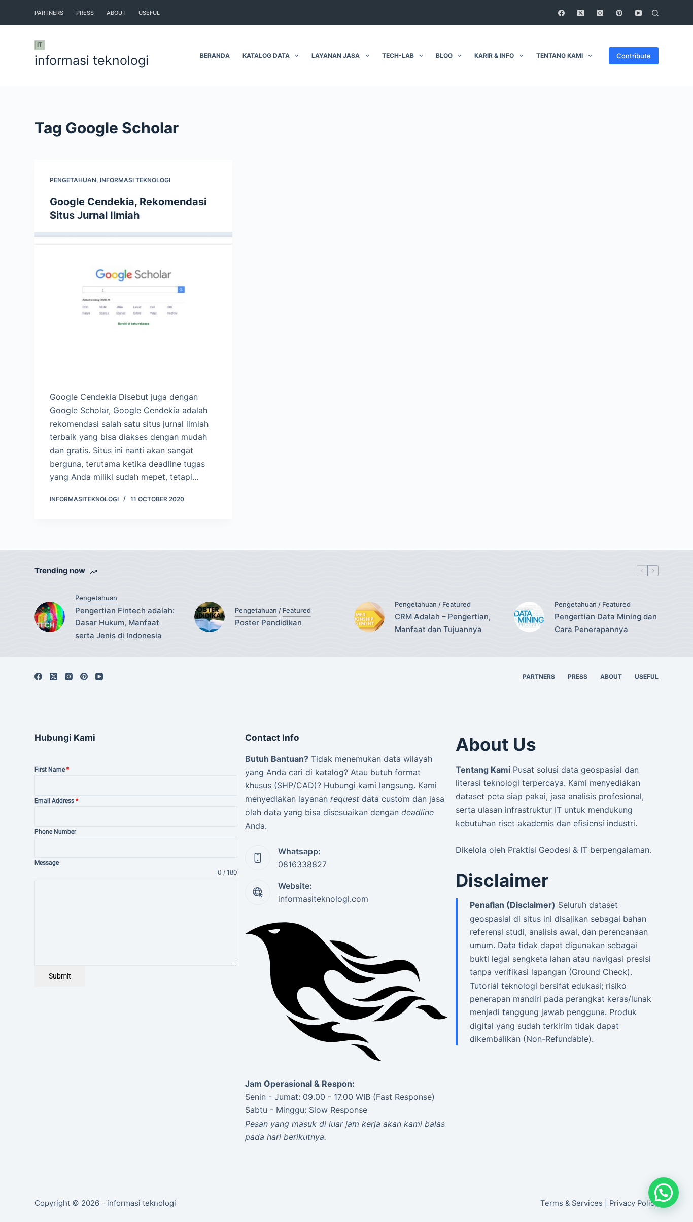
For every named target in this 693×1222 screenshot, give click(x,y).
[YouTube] (638, 13)
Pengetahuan (73, 180)
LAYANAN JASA (335, 55)
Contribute (633, 56)
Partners (48, 12)
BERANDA (215, 55)
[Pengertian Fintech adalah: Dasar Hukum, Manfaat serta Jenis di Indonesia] (49, 617)
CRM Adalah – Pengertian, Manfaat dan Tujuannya (443, 623)
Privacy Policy (634, 1203)
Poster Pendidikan (268, 622)
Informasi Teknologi (135, 180)
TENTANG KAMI (559, 55)
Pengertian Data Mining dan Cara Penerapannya (606, 623)
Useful (149, 12)
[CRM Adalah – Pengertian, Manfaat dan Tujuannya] (369, 617)
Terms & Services (571, 1203)
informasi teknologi (91, 60)
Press (85, 12)
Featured (297, 610)
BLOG (444, 55)
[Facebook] (561, 13)
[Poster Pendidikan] (209, 617)
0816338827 (302, 864)
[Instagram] (600, 13)
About (116, 12)
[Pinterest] (619, 13)
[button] (663, 1192)
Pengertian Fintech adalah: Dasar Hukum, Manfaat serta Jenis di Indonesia (125, 623)
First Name (51, 769)
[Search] (655, 13)
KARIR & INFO (494, 55)
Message (46, 862)
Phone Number (55, 831)
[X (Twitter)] (580, 13)
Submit (60, 976)
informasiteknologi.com (323, 899)
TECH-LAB (398, 55)
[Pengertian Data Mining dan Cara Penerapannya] (529, 617)
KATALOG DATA (266, 55)
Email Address (56, 801)
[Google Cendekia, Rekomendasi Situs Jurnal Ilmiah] (133, 306)
